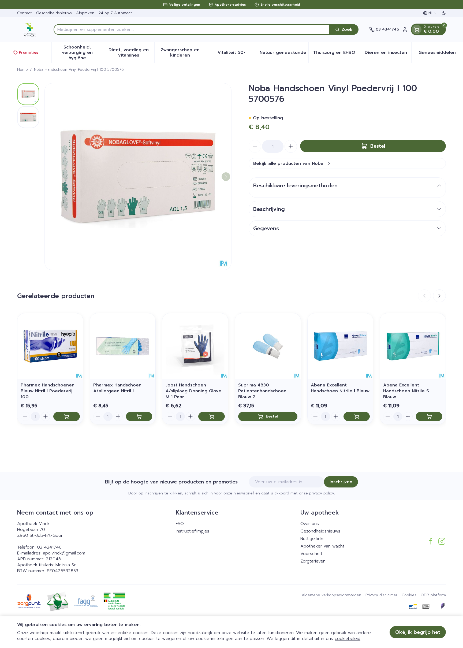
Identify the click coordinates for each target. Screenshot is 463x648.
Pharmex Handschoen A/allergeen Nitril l (117, 388)
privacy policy (321, 493)
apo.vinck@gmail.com (64, 553)
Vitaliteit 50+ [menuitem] (237, 53)
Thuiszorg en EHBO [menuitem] (336, 53)
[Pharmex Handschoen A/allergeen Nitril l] (123, 346)
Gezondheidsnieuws (54, 13)
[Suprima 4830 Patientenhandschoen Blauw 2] (268, 346)
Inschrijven (341, 482)
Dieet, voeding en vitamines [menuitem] (131, 52)
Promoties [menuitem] (28, 52)
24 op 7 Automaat (115, 13)
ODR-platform (433, 595)
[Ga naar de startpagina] (30, 29)
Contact (24, 13)
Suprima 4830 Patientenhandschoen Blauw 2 (262, 391)
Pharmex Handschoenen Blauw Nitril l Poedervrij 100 (47, 391)
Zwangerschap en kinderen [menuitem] (183, 52)
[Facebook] (431, 541)
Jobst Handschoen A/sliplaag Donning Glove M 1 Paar (193, 391)
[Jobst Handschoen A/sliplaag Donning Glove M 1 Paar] (195, 346)
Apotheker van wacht (322, 546)
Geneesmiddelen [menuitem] (441, 53)
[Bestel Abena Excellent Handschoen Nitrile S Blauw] (429, 416)
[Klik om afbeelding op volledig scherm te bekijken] (138, 176)
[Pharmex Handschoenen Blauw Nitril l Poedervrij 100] (50, 346)
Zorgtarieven (313, 561)
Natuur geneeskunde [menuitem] (284, 53)
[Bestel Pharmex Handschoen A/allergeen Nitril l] (139, 416)
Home (22, 69)
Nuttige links (312, 539)
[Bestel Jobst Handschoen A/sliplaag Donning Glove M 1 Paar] (211, 416)
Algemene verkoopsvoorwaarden (331, 595)
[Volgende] (226, 176)
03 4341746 (49, 547)
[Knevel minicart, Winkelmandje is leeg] (416, 29)
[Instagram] (442, 541)
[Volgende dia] (439, 295)
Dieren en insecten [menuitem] (388, 53)
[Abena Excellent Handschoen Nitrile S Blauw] (413, 346)
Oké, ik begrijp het (417, 632)
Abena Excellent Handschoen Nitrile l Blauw (340, 388)
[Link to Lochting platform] (442, 606)
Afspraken (85, 13)
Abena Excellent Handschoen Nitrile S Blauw (406, 391)
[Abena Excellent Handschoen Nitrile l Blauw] (340, 346)
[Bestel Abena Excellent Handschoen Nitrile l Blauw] (356, 416)
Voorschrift (311, 554)
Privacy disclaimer (381, 595)
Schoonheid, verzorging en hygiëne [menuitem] (82, 52)
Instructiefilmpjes (192, 531)
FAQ (180, 524)
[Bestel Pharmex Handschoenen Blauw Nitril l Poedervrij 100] (66, 416)
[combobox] (192, 29)
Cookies (409, 595)
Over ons (309, 524)
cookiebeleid (347, 638)
